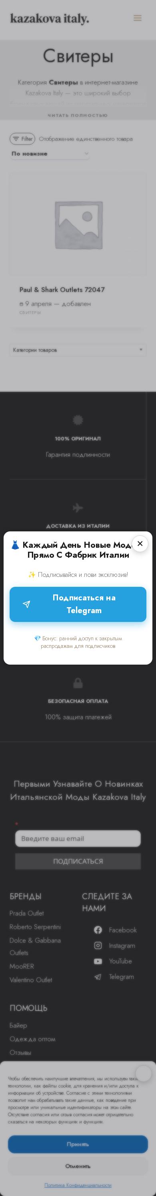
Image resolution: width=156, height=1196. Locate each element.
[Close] (140, 543)
